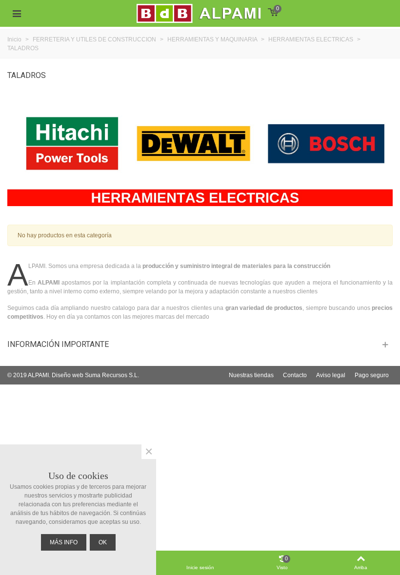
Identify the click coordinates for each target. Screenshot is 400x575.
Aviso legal (330, 375)
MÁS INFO (64, 542)
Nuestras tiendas (251, 375)
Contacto (295, 375)
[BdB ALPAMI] (210, 13)
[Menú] (16, 13)
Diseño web (67, 375)
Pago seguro (372, 375)
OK (103, 542)
